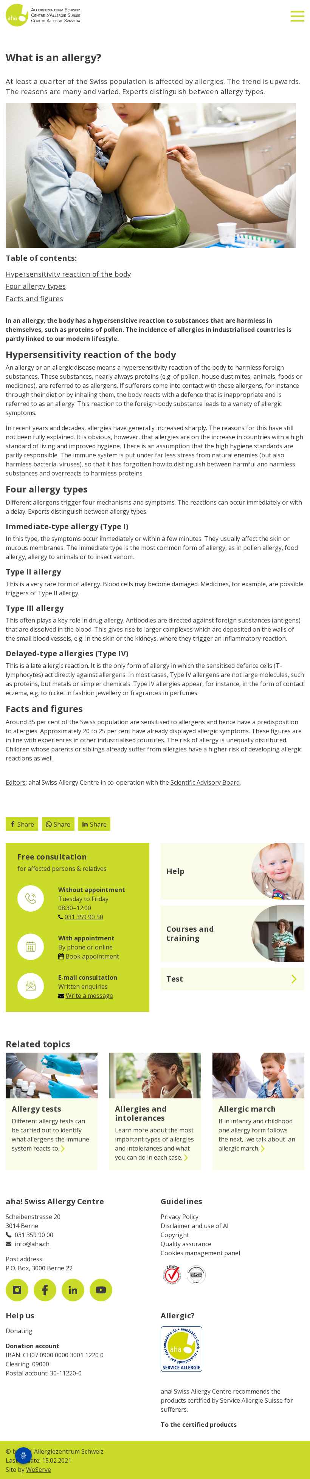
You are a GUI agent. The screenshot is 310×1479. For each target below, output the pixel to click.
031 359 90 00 (34, 1235)
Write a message (89, 995)
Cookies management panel (200, 1253)
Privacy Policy (179, 1217)
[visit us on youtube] (101, 1290)
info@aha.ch (32, 1244)
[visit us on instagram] (17, 1290)
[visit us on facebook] (45, 1290)
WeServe (38, 1469)
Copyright (175, 1235)
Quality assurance (186, 1244)
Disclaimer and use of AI (195, 1226)
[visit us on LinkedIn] (73, 1290)
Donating (19, 1331)
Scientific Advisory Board (205, 782)
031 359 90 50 (84, 917)
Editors (16, 782)
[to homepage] (68, 15)
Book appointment (92, 956)
